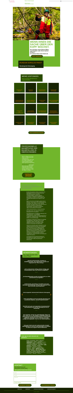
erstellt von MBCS (36, 391)
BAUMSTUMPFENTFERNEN (54, 90)
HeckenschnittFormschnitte (42, 90)
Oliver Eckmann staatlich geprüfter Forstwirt (29, 3)
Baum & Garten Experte (29, 0)
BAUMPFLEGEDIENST (19, 90)
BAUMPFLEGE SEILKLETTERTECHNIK (19, 111)
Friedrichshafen (29, 342)
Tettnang (37, 348)
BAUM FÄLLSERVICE (30, 90)
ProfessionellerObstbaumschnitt (19, 101)
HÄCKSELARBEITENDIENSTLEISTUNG (31, 101)
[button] (61, 1)
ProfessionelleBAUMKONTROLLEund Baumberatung (53, 111)
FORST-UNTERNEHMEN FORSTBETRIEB (53, 101)
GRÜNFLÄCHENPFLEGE (42, 101)
